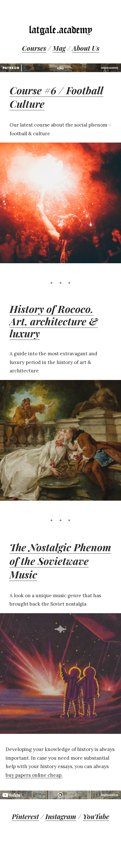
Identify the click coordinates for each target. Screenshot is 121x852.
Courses (34, 47)
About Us (85, 47)
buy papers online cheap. (34, 775)
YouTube (96, 816)
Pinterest (25, 816)
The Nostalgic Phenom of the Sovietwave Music (60, 560)
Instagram (60, 816)
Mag (59, 47)
